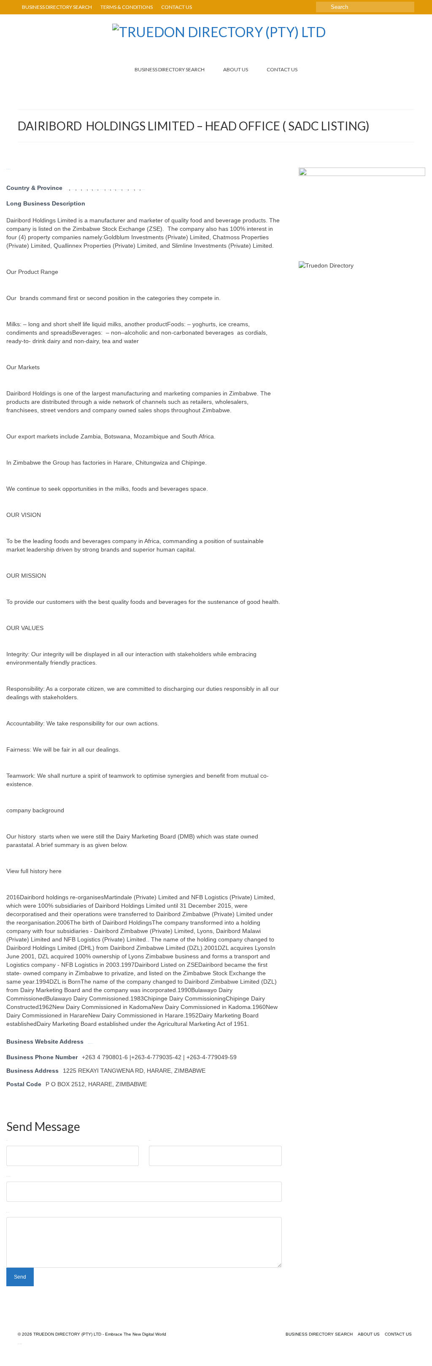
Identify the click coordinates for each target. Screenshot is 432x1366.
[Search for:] (365, 7)
